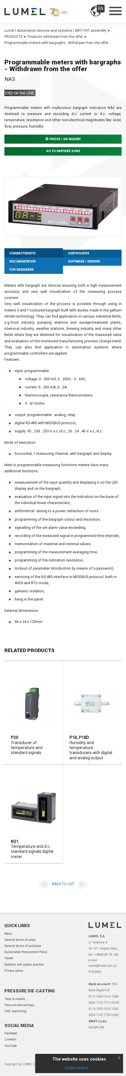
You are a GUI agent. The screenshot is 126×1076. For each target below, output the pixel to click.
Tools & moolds (14, 999)
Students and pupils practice (24, 964)
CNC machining (15, 1011)
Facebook (10, 1033)
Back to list (63, 884)
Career (8, 958)
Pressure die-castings (19, 1005)
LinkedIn (10, 1039)
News (8, 934)
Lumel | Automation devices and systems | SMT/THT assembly (55, 31)
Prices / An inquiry (64, 139)
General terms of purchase (22, 946)
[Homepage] (35, 11)
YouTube (10, 1046)
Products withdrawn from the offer (55, 37)
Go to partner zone (63, 151)
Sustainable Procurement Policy (25, 952)
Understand (76, 1068)
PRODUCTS (13, 37)
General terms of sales (20, 940)
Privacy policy (13, 971)
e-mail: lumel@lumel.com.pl (102, 962)
